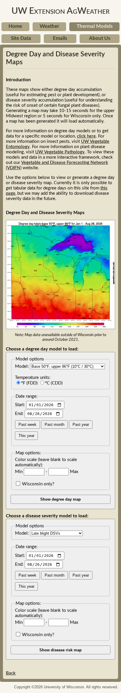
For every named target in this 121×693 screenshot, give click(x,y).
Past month (54, 424)
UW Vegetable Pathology (60, 152)
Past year (81, 424)
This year (26, 435)
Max (73, 472)
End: (20, 413)
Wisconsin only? (37, 484)
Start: (20, 405)
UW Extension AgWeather (60, 11)
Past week (27, 424)
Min (19, 472)
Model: (22, 366)
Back (11, 673)
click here (86, 136)
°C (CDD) (54, 383)
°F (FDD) (29, 383)
